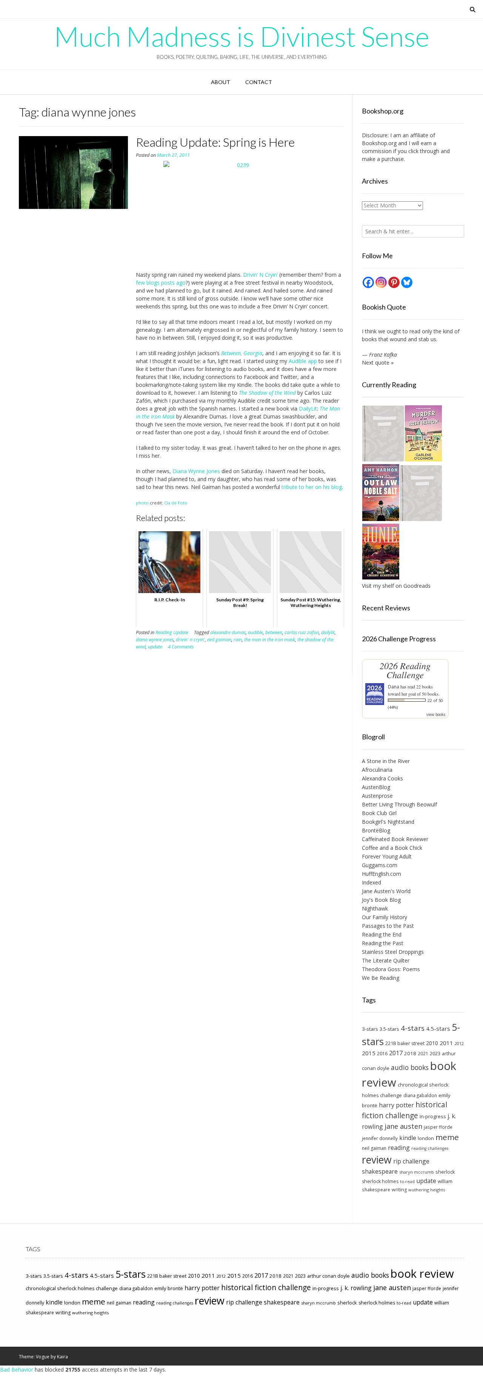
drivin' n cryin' (190, 639)
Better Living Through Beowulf (399, 804)
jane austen (403, 1126)
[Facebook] (368, 282)
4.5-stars (438, 1028)
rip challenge (411, 1161)
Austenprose (377, 795)
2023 (435, 1053)
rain (238, 639)
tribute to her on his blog (311, 486)
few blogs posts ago (161, 282)
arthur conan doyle (328, 1276)
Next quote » (378, 362)
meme (447, 1137)
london (426, 1138)
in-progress (433, 1116)
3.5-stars (389, 1028)
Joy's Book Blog (381, 899)
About (220, 82)
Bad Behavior (16, 1369)
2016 (382, 1053)
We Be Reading (380, 977)
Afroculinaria (377, 769)
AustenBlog (376, 787)
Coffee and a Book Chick (392, 847)
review (377, 1159)
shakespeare (380, 1171)
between (273, 632)
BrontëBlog (376, 830)
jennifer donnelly (380, 1138)
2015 (368, 1053)
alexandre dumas (228, 632)
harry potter (396, 1105)
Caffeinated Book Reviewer (395, 839)
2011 (446, 1043)
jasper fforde (438, 1127)
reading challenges (429, 1148)
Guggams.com (379, 865)
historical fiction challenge (404, 1109)
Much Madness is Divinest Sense (241, 36)
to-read (407, 1181)
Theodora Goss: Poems (391, 969)
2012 (459, 1043)
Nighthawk (375, 908)
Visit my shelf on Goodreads (396, 585)
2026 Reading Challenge (405, 670)
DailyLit (308, 408)
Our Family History (384, 917)
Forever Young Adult (387, 856)
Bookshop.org (379, 143)
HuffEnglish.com (381, 873)
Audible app (303, 361)
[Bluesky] (406, 282)
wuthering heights (426, 1189)
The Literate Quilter (385, 960)
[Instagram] (381, 282)
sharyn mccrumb (416, 1172)
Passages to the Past (388, 925)
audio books (410, 1067)
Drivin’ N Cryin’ (260, 274)
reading (399, 1147)
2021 (423, 1053)
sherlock (445, 1171)
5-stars (130, 1274)
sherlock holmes (380, 1181)
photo (142, 503)
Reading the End (381, 934)
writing (399, 1189)
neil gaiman (219, 639)
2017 (396, 1052)
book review (422, 1273)
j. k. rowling (356, 1288)
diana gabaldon (420, 1095)
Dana (393, 687)
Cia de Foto (176, 503)
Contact (258, 82)
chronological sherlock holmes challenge (72, 1288)
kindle (407, 1138)
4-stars (413, 1028)
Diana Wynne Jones (196, 471)
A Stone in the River (386, 761)
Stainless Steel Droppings (393, 951)
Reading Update (171, 632)
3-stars (370, 1028)
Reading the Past (382, 943)
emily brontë (168, 1288)
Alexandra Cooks (382, 778)
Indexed (371, 882)
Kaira (62, 1356)
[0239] (240, 212)
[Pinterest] (394, 282)
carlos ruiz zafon (302, 632)
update (155, 647)
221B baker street (405, 1043)
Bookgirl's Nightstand (388, 821)
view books (435, 714)
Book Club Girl (379, 813)
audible (255, 632)
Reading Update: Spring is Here (215, 142)
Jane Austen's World (386, 891)
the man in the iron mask (269, 639)
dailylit (328, 632)
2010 (432, 1043)
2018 (410, 1053)
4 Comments (181, 647)
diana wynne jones (155, 639)
